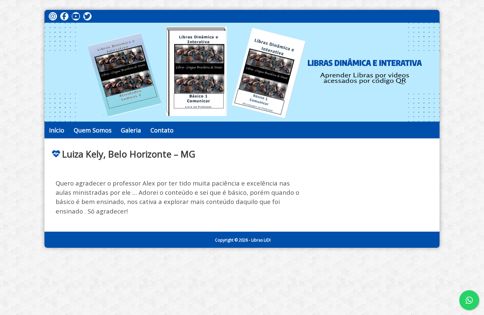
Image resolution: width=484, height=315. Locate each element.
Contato (162, 130)
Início (56, 130)
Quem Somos (93, 130)
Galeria (131, 130)
